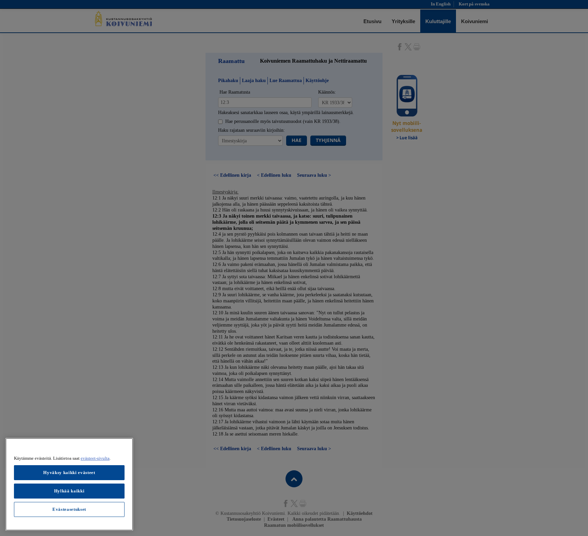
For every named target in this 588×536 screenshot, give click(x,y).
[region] (69, 484)
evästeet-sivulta (95, 458)
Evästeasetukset (69, 509)
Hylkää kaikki (69, 490)
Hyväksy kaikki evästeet (69, 472)
